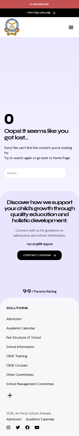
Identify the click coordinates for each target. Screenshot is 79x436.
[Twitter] (18, 427)
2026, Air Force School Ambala (28, 413)
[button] (71, 27)
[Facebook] (27, 427)
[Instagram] (8, 427)
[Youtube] (37, 427)
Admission (13, 419)
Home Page (61, 157)
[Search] (70, 173)
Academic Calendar (40, 419)
